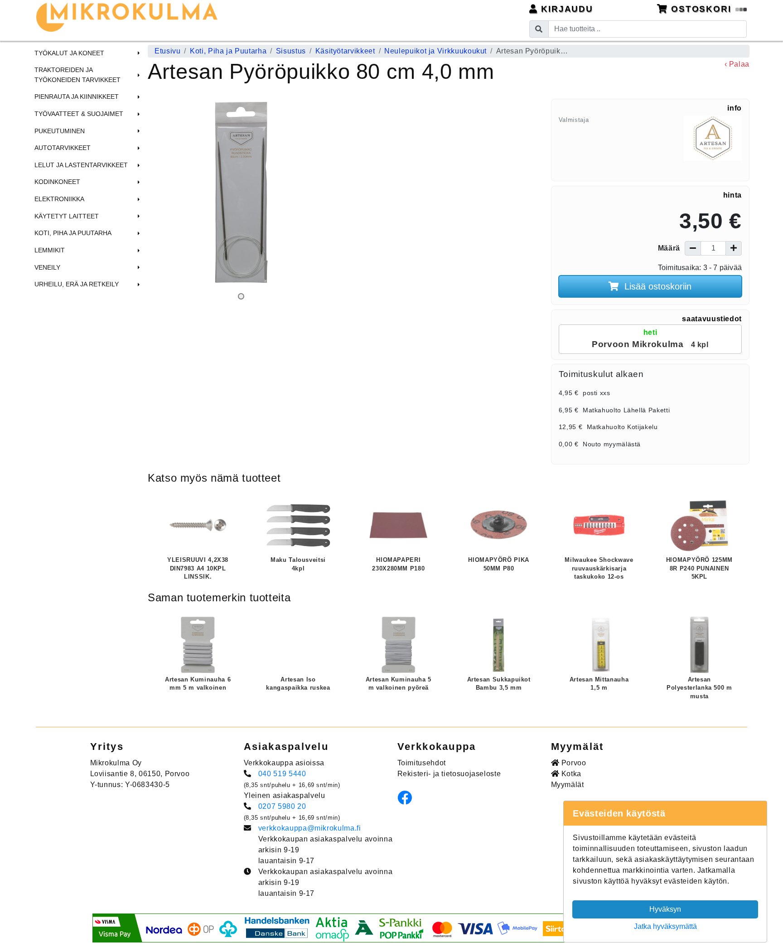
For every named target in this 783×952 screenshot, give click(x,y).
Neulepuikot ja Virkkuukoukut (435, 51)
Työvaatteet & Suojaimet (78, 113)
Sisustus (291, 51)
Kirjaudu (565, 9)
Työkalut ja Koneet (69, 53)
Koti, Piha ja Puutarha (72, 233)
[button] (137, 53)
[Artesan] (713, 145)
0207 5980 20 (282, 806)
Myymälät (567, 784)
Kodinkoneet (57, 181)
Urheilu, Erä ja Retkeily (76, 284)
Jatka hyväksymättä (665, 926)
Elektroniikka (59, 199)
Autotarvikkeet (62, 147)
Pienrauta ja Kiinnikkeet (76, 96)
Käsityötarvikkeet (345, 51)
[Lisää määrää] (734, 248)
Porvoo (572, 763)
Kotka (570, 774)
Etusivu (167, 51)
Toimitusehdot (421, 763)
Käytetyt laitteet (66, 216)
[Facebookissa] (407, 800)
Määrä (669, 248)
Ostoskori (701, 9)
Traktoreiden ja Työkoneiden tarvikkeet (77, 74)
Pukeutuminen (59, 131)
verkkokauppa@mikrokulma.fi (309, 828)
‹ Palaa (737, 64)
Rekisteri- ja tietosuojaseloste (449, 774)
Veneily (47, 267)
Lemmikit (49, 250)
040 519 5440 (282, 774)
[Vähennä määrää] (693, 248)
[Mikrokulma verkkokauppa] (127, 17)
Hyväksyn (665, 909)
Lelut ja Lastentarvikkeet (81, 165)
